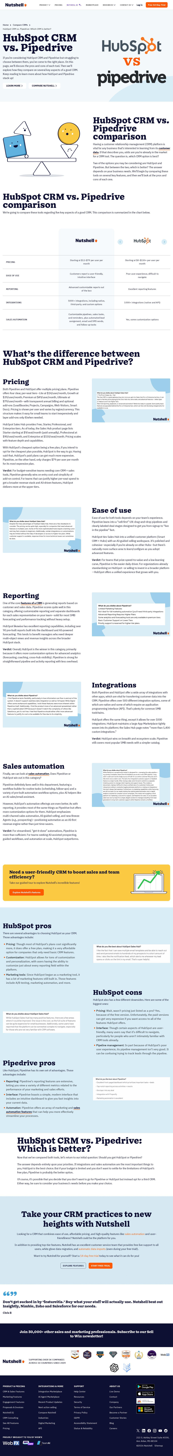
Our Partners (115, 1407)
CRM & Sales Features (13, 1391)
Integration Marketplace (50, 1391)
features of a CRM (31, 603)
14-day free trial (89, 1256)
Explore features (73, 1265)
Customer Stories (118, 1417)
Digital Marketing (46, 1423)
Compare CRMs (20, 24)
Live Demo (114, 1391)
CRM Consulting (10, 1417)
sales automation (38, 773)
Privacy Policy (80, 1412)
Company (114, 1402)
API (40, 1428)
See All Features (11, 1423)
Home (6, 24)
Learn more (13, 85)
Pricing (6, 1428)
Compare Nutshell (43, 85)
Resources (79, 1396)
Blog (111, 1423)
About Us (114, 1386)
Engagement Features (13, 1402)
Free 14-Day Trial (156, 5)
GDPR (77, 1417)
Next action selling (47, 1407)
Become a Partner (118, 1412)
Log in (140, 5)
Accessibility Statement (85, 1423)
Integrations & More (50, 1386)
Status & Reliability (83, 1428)
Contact (113, 1396)
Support (79, 1386)
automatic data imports (92, 1249)
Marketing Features (12, 1396)
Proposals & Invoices (13, 1407)
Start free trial (100, 1265)
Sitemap (158, 1445)
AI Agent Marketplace (48, 1396)
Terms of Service (82, 1407)
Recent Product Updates (50, 1402)
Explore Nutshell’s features (26, 892)
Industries (43, 1417)
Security (78, 1402)
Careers (113, 1428)
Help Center (80, 1391)
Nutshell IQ (8, 1412)
